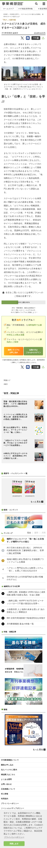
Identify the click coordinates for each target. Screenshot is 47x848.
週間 (36, 533)
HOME (5, 14)
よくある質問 (6, 779)
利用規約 (4, 799)
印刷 (34, 38)
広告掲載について (8, 789)
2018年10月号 (14, 14)
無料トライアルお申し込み (13, 351)
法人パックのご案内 (9, 770)
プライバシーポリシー (10, 803)
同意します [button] (14, 844)
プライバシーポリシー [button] (14, 837)
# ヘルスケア (9, 9)
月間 (43, 533)
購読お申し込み (7, 765)
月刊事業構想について (10, 760)
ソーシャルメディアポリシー (12, 808)
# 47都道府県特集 (26, 9)
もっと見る (36, 502)
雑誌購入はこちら (8, 774)
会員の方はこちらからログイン (33, 351)
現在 (29, 533)
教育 (6, 384)
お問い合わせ (6, 784)
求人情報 (4, 794)
